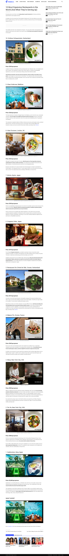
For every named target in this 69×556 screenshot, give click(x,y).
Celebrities (37, 1)
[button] (62, 1)
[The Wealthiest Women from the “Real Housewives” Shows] (37, 540)
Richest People (23, 1)
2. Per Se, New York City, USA (15, 407)
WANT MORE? (10, 498)
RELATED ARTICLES (9, 535)
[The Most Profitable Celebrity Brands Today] (11, 540)
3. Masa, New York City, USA (15, 360)
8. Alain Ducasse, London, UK (15, 130)
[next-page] (8, 548)
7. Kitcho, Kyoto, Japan (13, 175)
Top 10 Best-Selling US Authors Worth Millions (35, 531)
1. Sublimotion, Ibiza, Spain (14, 452)
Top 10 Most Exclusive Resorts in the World (13, 531)
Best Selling (43, 1)
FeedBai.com (10, 526)
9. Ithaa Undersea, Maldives (14, 84)
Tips (46, 9)
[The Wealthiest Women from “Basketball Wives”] (24, 540)
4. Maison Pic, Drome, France (15, 315)
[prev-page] (6, 548)
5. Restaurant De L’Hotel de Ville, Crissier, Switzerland (23, 267)
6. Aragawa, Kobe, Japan (14, 221)
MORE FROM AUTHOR (18, 535)
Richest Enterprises (52, 1)
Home (17, 1)
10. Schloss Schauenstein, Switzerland (18, 38)
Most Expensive (30, 1)
